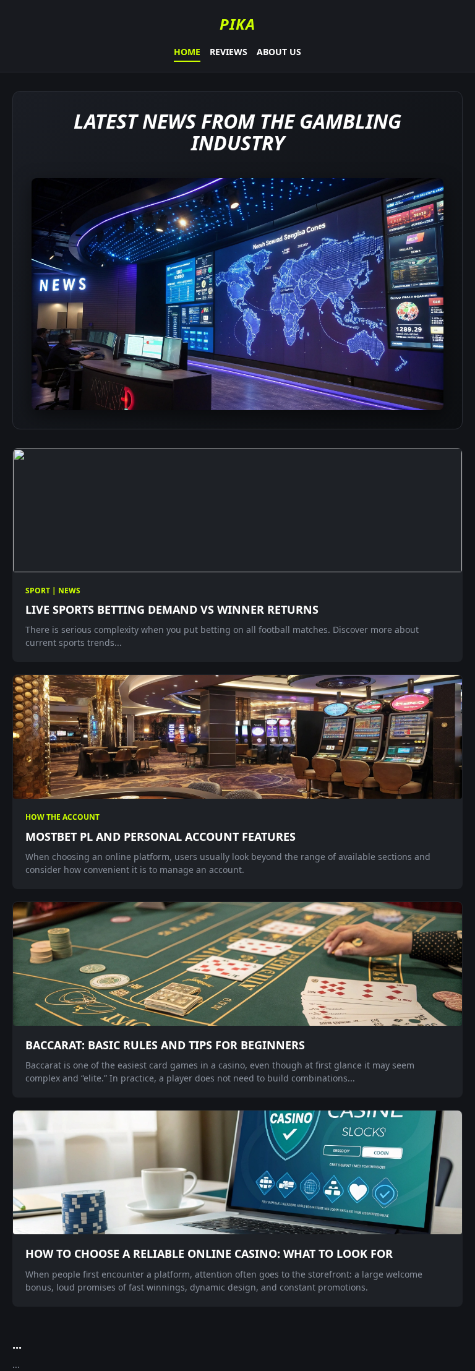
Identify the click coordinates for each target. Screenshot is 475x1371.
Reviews (228, 52)
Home (187, 52)
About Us (279, 52)
